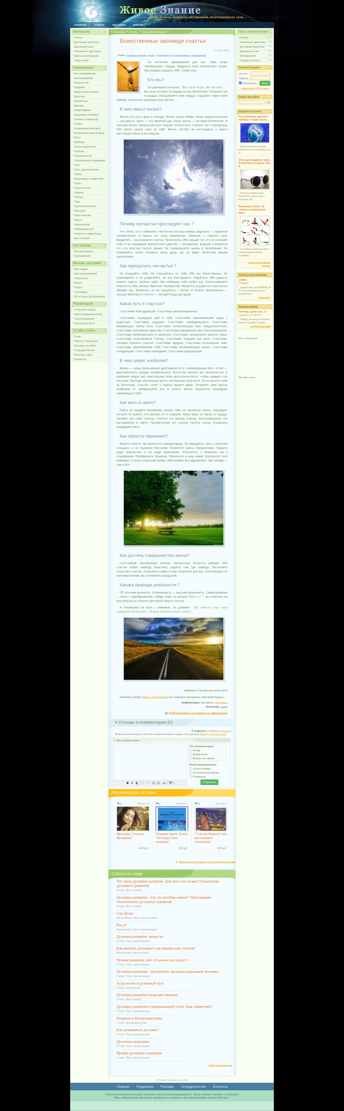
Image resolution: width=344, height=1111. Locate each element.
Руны (77, 183)
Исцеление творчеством (89, 133)
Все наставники (83, 251)
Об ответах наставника (206, 772)
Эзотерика (119, 31)
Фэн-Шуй (79, 210)
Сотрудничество (84, 350)
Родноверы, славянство (88, 178)
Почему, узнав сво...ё (252, 311)
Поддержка (145, 1086)
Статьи (78, 37)
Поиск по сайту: (249, 96)
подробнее (265, 297)
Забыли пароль (248, 88)
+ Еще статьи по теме (219, 1065)
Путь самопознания (86, 169)
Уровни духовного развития (139, 1053)
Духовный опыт (84, 46)
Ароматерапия (83, 78)
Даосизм (79, 96)
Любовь (79, 151)
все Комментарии (260, 326)
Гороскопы (81, 278)
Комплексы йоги (84, 323)
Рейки (78, 174)
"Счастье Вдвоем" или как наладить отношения (210, 838)
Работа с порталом (86, 341)
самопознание (182, 55)
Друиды (79, 105)
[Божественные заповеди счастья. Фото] (129, 92)
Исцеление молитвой (87, 128)
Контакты (80, 359)
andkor (243, 279)
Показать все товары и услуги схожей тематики (207, 861)
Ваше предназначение (88, 314)
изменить (226, 730)
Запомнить (250, 83)
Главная (80, 25)
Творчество (81, 60)
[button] (127, 783)
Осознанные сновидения (89, 160)
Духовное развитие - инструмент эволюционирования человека (167, 971)
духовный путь (164, 55)
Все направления (84, 73)
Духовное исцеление (132, 1041)
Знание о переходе (86, 119)
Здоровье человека (86, 114)
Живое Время (82, 110)
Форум (138, 25)
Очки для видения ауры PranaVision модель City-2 (255, 163)
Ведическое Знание (86, 91)
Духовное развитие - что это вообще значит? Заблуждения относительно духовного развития (163, 899)
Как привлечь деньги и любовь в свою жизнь (253, 118)
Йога (77, 137)
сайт (224, 706)
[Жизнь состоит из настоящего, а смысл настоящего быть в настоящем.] (173, 214)
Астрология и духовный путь (140, 983)
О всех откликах (202, 768)
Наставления (82, 256)
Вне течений (82, 238)
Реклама (167, 1086)
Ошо (77, 165)
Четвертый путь (84, 229)
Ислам (78, 123)
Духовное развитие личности (139, 936)
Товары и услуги (250, 60)
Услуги (78, 287)
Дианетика (81, 101)
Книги (99, 25)
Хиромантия (82, 224)
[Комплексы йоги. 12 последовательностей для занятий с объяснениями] (255, 245)
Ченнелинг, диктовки (87, 51)
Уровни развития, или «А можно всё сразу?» (152, 960)
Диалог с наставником (213, 734)
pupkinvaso (244, 315)
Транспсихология (85, 206)
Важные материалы (86, 55)
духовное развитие (136, 55)
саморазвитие (198, 55)
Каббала (79, 142)
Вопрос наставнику (204, 758)
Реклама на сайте (85, 345)
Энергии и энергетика (88, 233)
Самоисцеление (84, 318)
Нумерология (82, 156)
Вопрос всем (200, 754)
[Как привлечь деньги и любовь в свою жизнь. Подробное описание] (255, 142)
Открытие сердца (85, 309)
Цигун (78, 220)
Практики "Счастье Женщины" (130, 836)
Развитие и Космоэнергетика (139, 1018)
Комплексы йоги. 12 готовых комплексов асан (252, 209)
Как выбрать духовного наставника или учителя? (155, 948)
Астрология (81, 82)
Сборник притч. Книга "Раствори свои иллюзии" (171, 838)
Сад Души (124, 913)
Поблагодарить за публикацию (198, 713)
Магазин (119, 25)
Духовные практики (86, 42)
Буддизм (79, 87)
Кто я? (121, 925)
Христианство (82, 215)
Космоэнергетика (85, 146)
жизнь (151, 55)
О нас (77, 336)
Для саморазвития (85, 273)
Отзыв (196, 750)
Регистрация (263, 88)
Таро (77, 201)
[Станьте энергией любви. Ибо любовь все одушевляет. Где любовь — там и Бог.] (173, 546)
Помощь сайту (83, 354)
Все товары (81, 269)
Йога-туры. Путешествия (89, 296)
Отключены (199, 776)
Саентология (82, 188)
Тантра (78, 197)
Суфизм (79, 192)
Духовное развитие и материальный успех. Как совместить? (164, 1006)
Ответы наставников (252, 274)
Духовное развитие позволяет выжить (147, 995)
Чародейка (221, 702)
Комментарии (248, 306)
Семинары (80, 292)
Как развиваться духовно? (137, 1030)
